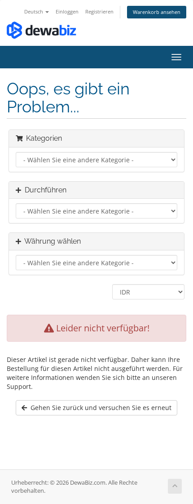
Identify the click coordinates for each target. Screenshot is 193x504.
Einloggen (67, 11)
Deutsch (34, 11)
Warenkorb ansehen (156, 12)
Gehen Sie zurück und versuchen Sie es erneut (99, 407)
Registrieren (99, 11)
